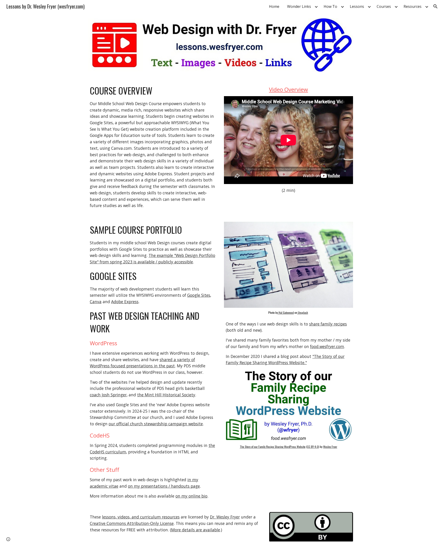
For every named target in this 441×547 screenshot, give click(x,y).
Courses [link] (384, 6)
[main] (152, 147)
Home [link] (274, 6)
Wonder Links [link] (299, 6)
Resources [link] (412, 6)
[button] (435, 6)
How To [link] (330, 6)
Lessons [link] (357, 6)
